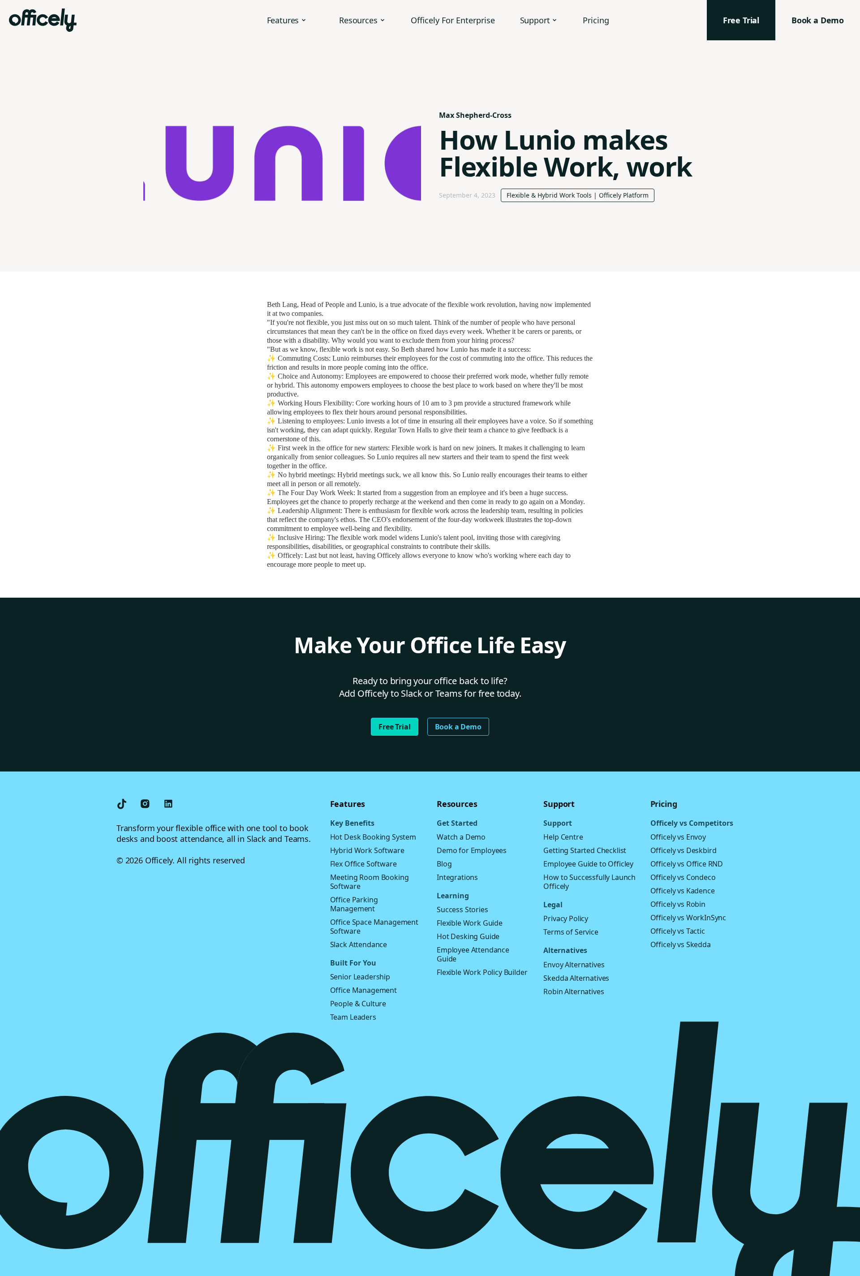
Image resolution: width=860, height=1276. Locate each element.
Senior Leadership (360, 976)
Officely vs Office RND (686, 863)
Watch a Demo (461, 836)
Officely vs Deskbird (683, 850)
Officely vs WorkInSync (688, 917)
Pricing (596, 20)
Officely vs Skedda (680, 944)
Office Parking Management (354, 904)
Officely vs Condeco (683, 877)
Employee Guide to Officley (588, 863)
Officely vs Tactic (677, 931)
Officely (289, 555)
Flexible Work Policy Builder (482, 972)
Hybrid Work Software (367, 850)
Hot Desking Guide (468, 936)
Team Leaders (353, 1017)
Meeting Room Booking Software (369, 882)
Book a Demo (458, 727)
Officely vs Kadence (682, 890)
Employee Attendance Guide (473, 954)
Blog (444, 863)
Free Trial (394, 727)
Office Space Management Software (374, 926)
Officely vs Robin (677, 904)
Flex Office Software (363, 863)
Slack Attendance (358, 944)
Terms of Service (570, 931)
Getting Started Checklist (584, 850)
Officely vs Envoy (678, 836)
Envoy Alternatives (573, 964)
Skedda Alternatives (576, 978)
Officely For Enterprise (453, 20)
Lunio (366, 304)
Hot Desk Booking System (373, 836)
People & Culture (358, 1003)
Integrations (457, 877)
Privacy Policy (565, 918)
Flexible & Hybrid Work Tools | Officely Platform (578, 195)
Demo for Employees (472, 850)
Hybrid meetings (360, 474)
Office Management (363, 990)
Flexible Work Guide (470, 922)
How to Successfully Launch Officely (589, 882)
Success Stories (462, 909)
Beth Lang (282, 304)
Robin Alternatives (573, 991)
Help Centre (563, 836)
